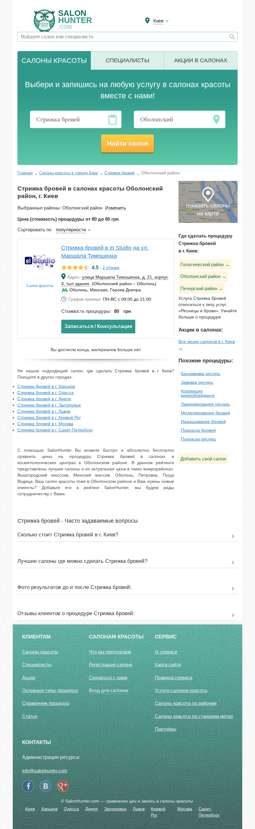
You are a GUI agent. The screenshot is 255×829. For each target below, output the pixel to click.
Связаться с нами (108, 677)
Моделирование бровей (205, 412)
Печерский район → (201, 288)
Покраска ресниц (198, 438)
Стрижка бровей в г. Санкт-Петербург (55, 429)
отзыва (111, 267)
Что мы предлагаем (110, 651)
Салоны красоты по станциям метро (194, 716)
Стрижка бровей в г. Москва (45, 423)
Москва (184, 808)
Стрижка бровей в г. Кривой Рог (49, 417)
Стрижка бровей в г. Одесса (45, 392)
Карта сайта (168, 664)
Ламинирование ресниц (205, 404)
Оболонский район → (203, 276)
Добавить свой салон (203, 458)
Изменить (115, 207)
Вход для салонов (108, 690)
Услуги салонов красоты (181, 690)
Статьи (29, 716)
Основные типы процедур (50, 690)
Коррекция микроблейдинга (198, 393)
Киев (30, 808)
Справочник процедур (45, 703)
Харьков (49, 808)
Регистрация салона (110, 664)
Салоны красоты (40, 651)
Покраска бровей (198, 430)
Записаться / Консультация (98, 326)
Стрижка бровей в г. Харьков (46, 386)
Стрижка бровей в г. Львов (43, 411)
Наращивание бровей (203, 421)
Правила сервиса (173, 677)
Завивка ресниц (197, 382)
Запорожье (115, 808)
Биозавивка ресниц (200, 373)
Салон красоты (39, 286)
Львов (139, 808)
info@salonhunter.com (44, 770)
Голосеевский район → (205, 264)
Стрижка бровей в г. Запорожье (49, 405)
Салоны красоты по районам (185, 703)
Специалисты (127, 60)
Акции (200, 60)
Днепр (91, 808)
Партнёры (165, 729)
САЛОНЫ (54, 60)
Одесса (71, 808)
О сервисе (166, 651)
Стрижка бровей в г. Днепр (44, 398)
